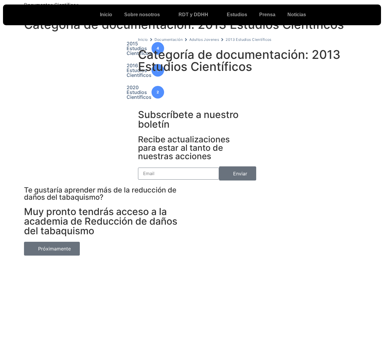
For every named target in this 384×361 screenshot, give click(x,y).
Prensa (267, 14)
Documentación (168, 39)
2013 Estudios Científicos (249, 39)
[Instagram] (366, 14)
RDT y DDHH (193, 14)
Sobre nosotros (142, 14)
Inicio (106, 14)
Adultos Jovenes (204, 39)
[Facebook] (342, 14)
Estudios (237, 14)
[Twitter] (354, 14)
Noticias (296, 14)
